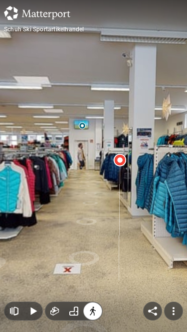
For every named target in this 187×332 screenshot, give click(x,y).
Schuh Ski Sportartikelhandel (44, 29)
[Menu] (173, 311)
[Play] (33, 311)
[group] (74, 311)
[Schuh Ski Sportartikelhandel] (93, 166)
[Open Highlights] (14, 311)
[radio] (54, 311)
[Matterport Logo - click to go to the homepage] (37, 13)
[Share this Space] (152, 311)
